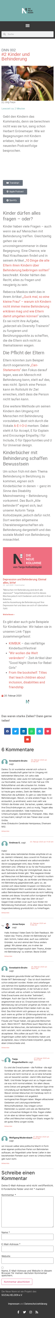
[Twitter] (24, 1312)
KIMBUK (15, 643)
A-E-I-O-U (20, 426)
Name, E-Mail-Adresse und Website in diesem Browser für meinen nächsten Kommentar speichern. (26, 1273)
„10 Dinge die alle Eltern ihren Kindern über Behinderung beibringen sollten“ (26, 265)
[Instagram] (30, 1312)
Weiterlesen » (9, 615)
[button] (27, 25)
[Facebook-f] (18, 1312)
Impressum (14, 1303)
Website (5, 1256)
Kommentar (8, 1195)
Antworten (5, 831)
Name (5, 1232)
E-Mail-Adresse (10, 1244)
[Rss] (36, 1312)
